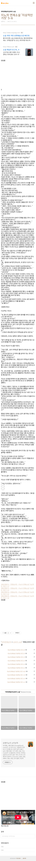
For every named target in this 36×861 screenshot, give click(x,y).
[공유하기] (8, 632)
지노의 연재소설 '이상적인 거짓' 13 (16, 660)
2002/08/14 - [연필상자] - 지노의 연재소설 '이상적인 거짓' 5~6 (17, 593)
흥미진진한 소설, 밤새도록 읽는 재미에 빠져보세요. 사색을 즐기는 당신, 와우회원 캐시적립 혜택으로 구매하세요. (18, 39)
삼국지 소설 (17, 642)
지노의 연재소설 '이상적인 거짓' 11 (16, 668)
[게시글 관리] (10, 632)
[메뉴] (33, 3)
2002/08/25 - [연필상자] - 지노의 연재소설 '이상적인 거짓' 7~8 (17, 597)
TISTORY (18, 858)
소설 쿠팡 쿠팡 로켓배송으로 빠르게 (16, 35)
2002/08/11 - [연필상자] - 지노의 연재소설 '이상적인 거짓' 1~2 (17, 585)
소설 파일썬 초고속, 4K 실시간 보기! (11, 49)
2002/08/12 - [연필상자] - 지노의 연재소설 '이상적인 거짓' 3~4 (17, 589)
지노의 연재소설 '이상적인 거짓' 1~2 (16, 682)
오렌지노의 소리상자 (10, 743)
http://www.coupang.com (11, 32)
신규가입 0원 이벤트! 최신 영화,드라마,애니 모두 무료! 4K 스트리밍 (12, 53)
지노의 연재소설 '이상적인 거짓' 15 (16, 653)
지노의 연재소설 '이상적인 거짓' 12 (16, 664)
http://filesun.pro (8, 47)
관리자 (24, 858)
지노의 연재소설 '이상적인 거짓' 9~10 (16, 671)
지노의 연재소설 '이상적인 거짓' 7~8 (16, 675)
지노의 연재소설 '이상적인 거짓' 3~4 (16, 678)
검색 (33, 836)
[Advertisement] (18, 75)
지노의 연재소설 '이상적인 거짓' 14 (16, 657)
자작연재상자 (6, 642)
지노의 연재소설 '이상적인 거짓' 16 (16, 650)
